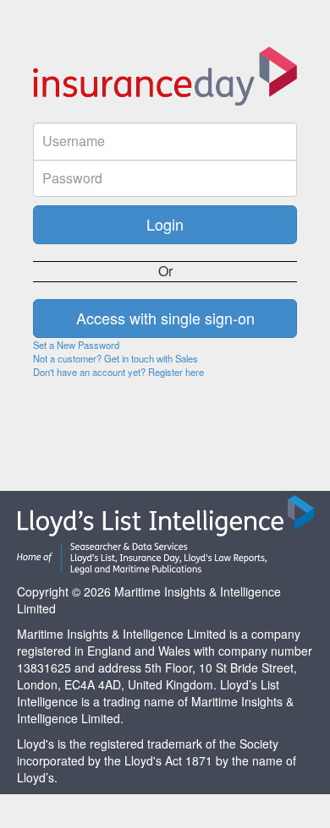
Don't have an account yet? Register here (118, 372)
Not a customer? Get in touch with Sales (115, 358)
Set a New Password (76, 344)
